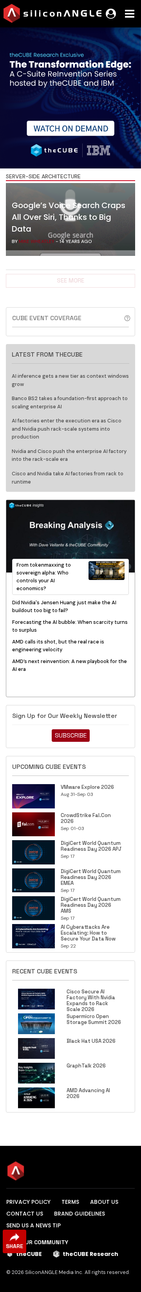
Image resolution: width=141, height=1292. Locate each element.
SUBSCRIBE (71, 735)
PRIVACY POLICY (28, 1202)
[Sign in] (111, 14)
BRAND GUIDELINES (79, 1214)
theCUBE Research (90, 1254)
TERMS (70, 1202)
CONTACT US (24, 1214)
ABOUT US (104, 1202)
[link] (70, 221)
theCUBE (29, 1254)
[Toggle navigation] (129, 14)
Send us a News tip (33, 1225)
